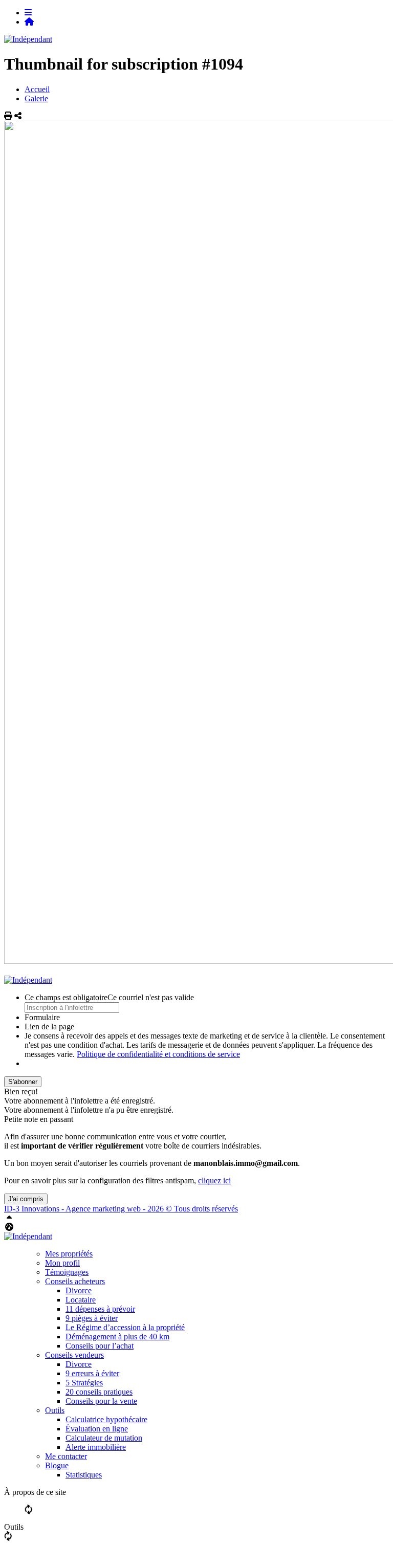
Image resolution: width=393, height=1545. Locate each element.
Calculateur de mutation (104, 1437)
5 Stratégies (84, 1382)
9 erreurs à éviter (92, 1373)
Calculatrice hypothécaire (106, 1419)
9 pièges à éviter (92, 1318)
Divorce (79, 1290)
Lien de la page (49, 1026)
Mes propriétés (69, 1253)
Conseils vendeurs (74, 1355)
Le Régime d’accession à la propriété (125, 1327)
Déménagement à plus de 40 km (117, 1336)
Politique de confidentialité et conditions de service (158, 1054)
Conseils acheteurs (75, 1281)
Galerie (36, 98)
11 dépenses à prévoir (100, 1309)
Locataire (81, 1299)
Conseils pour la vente (101, 1401)
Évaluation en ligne (97, 1428)
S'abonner (22, 1082)
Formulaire (42, 1017)
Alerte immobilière (96, 1447)
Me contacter (66, 1456)
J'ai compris (25, 1199)
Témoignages (67, 1272)
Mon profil (62, 1263)
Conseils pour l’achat (100, 1345)
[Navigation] (28, 12)
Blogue (57, 1465)
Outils (54, 1410)
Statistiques (84, 1474)
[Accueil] (29, 21)
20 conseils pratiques (99, 1391)
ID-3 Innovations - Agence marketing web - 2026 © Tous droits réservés (121, 1208)
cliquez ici (214, 1180)
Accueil (37, 89)
